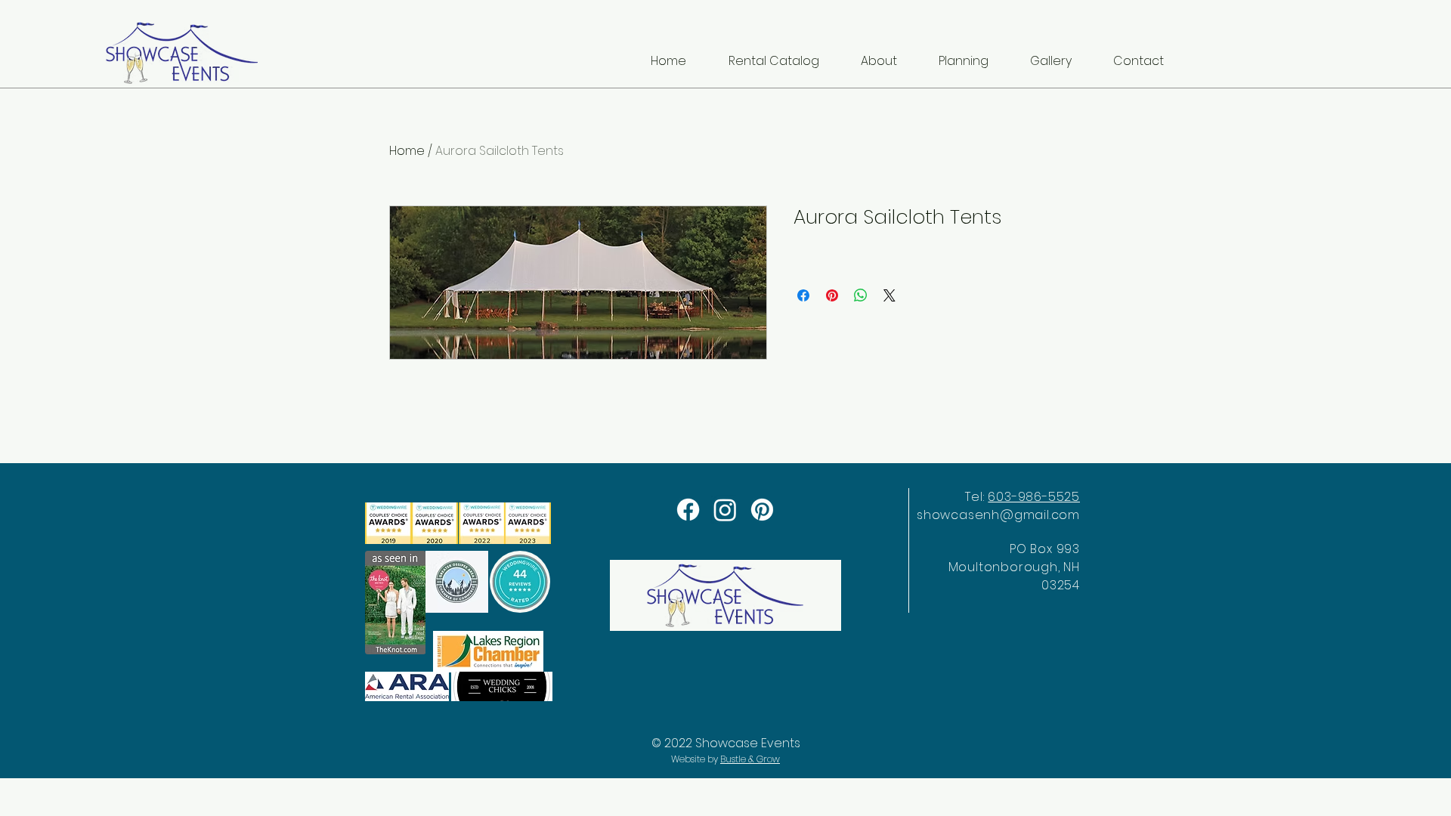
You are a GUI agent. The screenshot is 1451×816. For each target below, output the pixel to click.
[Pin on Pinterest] (832, 295)
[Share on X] (889, 295)
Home (407, 150)
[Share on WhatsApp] (861, 295)
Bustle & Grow (750, 759)
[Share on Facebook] (803, 295)
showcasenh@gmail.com (998, 515)
